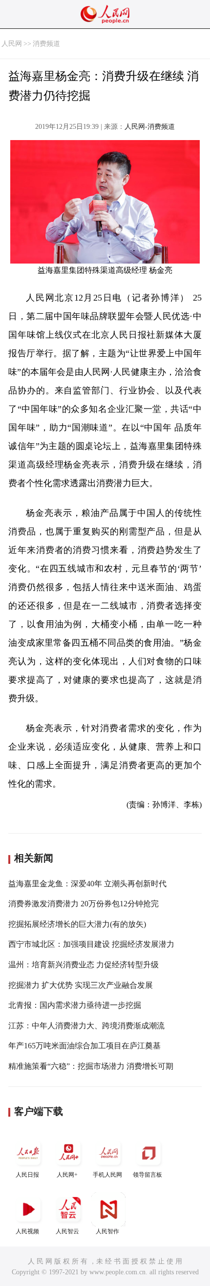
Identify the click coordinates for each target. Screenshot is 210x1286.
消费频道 (46, 43)
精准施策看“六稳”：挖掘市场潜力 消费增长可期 (90, 1066)
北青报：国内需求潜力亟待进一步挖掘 (74, 1005)
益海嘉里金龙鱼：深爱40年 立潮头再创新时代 (87, 883)
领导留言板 (147, 1174)
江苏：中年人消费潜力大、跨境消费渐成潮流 (86, 1025)
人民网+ (67, 1174)
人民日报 (27, 1174)
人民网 (11, 43)
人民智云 (67, 1231)
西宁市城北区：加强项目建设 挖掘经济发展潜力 (91, 944)
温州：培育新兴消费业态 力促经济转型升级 (83, 964)
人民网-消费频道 (150, 126)
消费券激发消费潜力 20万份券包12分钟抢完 (83, 903)
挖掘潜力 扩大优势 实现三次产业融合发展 (80, 985)
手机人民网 (107, 1174)
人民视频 (27, 1231)
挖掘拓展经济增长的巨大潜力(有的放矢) (77, 924)
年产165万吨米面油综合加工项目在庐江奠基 (84, 1045)
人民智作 (107, 1231)
